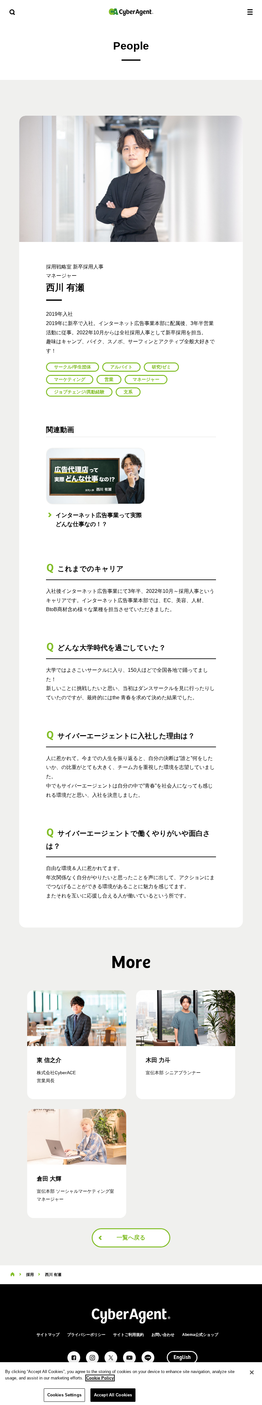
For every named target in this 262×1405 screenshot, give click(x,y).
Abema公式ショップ (200, 1334)
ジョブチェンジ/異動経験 (79, 391)
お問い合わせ (162, 1334)
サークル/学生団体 (72, 366)
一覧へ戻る (131, 1237)
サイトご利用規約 (128, 1334)
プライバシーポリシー (86, 1334)
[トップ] (12, 1274)
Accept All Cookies (113, 1395)
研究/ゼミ (161, 366)
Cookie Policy (100, 1378)
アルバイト (121, 366)
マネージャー (146, 379)
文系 (128, 391)
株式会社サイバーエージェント (131, 12)
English (182, 1358)
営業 (108, 379)
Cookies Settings (64, 1395)
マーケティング (69, 379)
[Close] (252, 1372)
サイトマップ (47, 1334)
